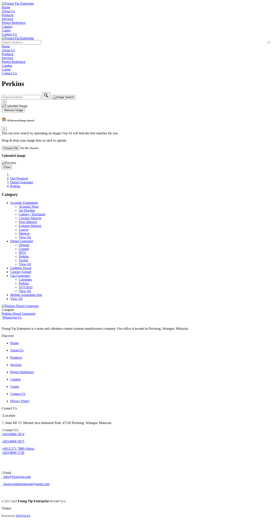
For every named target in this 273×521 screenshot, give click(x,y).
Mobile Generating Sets (26, 295)
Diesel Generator (21, 182)
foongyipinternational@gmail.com (25, 484)
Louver (24, 229)
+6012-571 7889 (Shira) (18, 448)
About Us (8, 11)
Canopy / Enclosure (32, 214)
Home (6, 7)
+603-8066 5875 (13, 441)
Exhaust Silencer (30, 226)
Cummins (25, 279)
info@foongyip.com (16, 477)
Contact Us (9, 34)
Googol (24, 249)
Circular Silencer (30, 218)
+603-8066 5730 (13, 452)
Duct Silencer (28, 222)
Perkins (15, 186)
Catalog (7, 26)
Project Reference (14, 23)
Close (6, 167)
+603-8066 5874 (13, 434)
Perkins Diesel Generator (18, 313)
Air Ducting (27, 210)
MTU (22, 252)
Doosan (24, 245)
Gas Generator (20, 275)
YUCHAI (25, 287)
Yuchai (23, 260)
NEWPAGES (23, 515)
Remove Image (13, 110)
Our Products (19, 178)
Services (7, 19)
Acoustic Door (29, 206)
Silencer (24, 233)
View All (25, 237)
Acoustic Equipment (24, 203)
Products (7, 15)
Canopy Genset (20, 272)
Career (6, 30)
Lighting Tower (20, 268)
